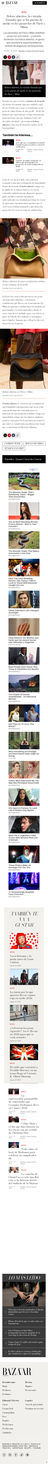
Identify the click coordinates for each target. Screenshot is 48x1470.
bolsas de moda (34, 443)
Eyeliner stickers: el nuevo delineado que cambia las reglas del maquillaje (24, 1352)
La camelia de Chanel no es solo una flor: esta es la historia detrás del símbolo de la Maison (24, 1178)
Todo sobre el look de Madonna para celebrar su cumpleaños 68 (23, 1153)
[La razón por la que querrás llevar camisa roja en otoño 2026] (24, 977)
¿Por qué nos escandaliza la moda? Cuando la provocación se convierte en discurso (30, 145)
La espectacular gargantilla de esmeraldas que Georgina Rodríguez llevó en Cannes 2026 (24, 1102)
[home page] (11, 3)
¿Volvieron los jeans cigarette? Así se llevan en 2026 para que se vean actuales (24, 1032)
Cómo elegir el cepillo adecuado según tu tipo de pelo (25, 1343)
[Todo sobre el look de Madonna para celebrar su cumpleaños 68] (14, 1145)
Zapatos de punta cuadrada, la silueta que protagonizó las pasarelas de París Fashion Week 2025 (29, 163)
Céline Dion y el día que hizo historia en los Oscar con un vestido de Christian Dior (24, 1128)
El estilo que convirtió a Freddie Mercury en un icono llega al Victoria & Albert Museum (24, 1071)
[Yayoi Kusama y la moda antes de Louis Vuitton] (24, 941)
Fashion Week (12, 443)
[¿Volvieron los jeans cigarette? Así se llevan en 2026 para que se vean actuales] (24, 1013)
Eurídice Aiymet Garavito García (31, 51)
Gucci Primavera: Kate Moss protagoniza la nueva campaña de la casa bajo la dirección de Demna (24, 1332)
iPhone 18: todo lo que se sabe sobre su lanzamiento (25, 1322)
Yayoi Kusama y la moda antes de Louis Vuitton (22, 959)
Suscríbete (39, 3)
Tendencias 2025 (13, 448)
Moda (24, 12)
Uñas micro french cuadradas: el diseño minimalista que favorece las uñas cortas (25, 1312)
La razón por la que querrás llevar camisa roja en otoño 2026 (22, 995)
